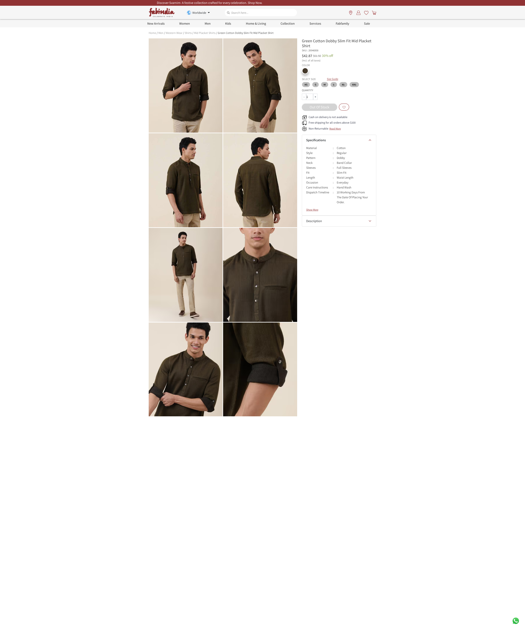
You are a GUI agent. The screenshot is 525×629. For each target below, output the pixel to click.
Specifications (316, 140)
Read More (335, 128)
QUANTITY (307, 90)
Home (152, 33)
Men (160, 33)
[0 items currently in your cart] (373, 12)
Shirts (188, 33)
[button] (305, 71)
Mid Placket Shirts (205, 33)
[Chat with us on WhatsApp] (516, 620)
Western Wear (174, 33)
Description (314, 221)
